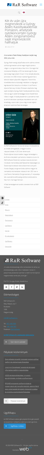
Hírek (6, 205)
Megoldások (9, 215)
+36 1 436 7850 (11, 324)
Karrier (7, 231)
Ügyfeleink (8, 226)
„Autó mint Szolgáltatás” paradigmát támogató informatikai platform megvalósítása (20, 368)
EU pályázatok (9, 236)
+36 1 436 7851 (11, 326)
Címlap (7, 199)
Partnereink (9, 220)
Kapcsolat (8, 246)
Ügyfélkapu (8, 241)
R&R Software (15, 329)
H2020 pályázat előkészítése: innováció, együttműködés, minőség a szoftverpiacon (19, 376)
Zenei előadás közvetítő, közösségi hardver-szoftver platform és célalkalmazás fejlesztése (22, 360)
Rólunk (7, 210)
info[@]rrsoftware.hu (10, 318)
